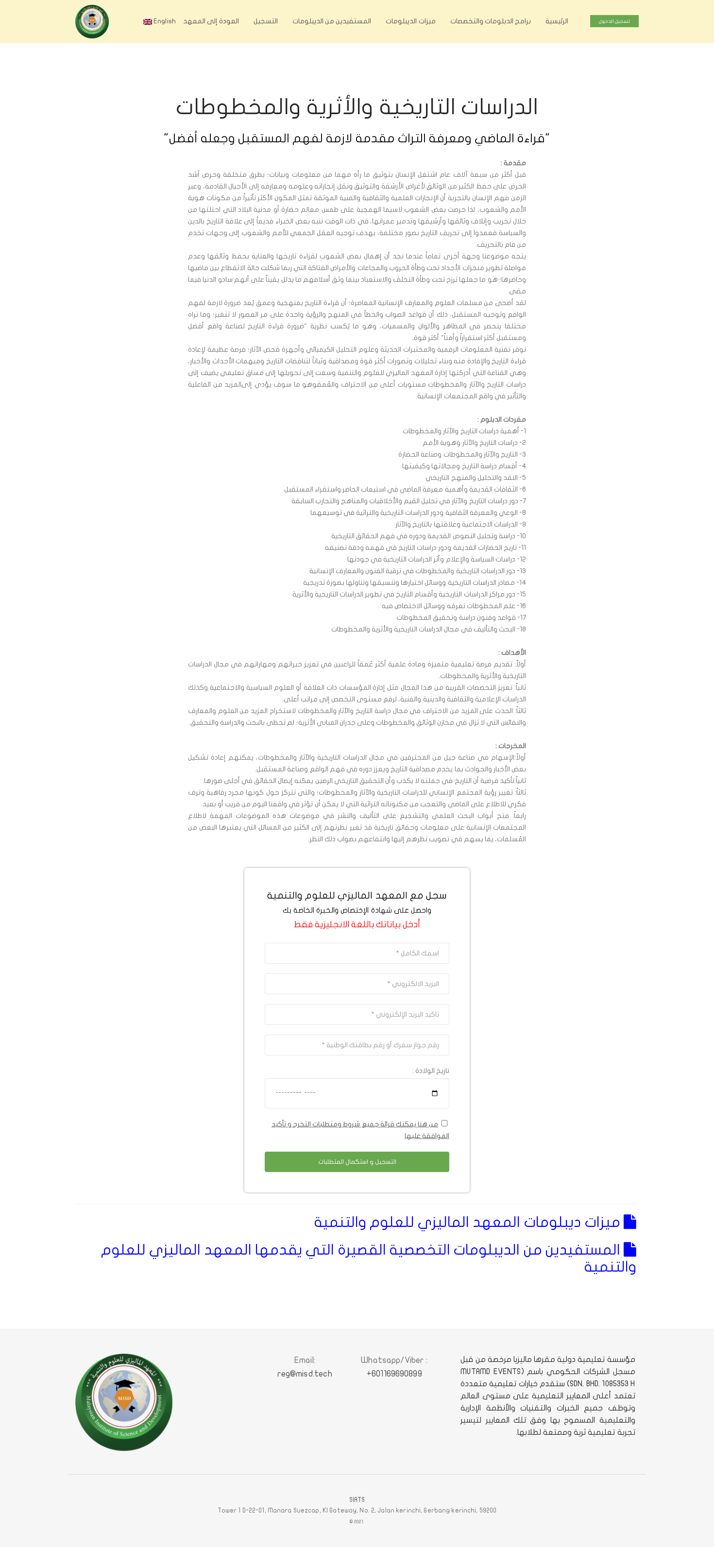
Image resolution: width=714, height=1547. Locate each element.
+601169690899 (394, 1373)
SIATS (357, 1499)
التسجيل (266, 21)
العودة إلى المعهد (211, 21)
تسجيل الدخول (614, 21)
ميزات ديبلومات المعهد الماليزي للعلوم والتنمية (469, 1222)
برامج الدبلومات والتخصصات (490, 21)
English (164, 21)
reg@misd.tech (305, 1373)
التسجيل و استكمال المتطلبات (357, 1161)
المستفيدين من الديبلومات (331, 21)
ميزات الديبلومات (410, 21)
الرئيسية (556, 21)
